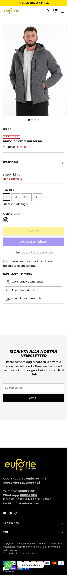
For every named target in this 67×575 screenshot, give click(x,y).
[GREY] (5, 219)
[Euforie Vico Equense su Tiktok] (16, 513)
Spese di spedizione (39, 261)
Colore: (12, 214)
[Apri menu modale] (62, 11)
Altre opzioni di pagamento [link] (33, 253)
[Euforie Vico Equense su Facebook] (5, 513)
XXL (26, 197)
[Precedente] (11, 3)
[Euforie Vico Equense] (11, 11)
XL (37, 197)
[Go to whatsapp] (8, 565)
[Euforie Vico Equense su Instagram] (11, 513)
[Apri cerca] (47, 11)
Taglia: (8, 190)
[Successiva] (56, 3)
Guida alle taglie (18, 204)
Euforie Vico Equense (34, 543)
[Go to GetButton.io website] (8, 571)
